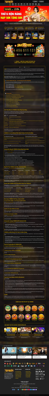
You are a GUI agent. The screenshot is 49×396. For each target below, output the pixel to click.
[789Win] (9, 1)
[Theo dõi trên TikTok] (15, 389)
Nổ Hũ (13, 5)
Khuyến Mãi (38, 5)
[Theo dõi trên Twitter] (18, 389)
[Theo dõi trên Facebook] (12, 389)
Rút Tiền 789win (28, 375)
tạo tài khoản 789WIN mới (10, 150)
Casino (19, 5)
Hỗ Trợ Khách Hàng (18, 371)
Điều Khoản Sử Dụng (18, 374)
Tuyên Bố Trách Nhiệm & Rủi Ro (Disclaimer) (12, 106)
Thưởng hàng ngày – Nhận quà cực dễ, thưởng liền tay (38, 335)
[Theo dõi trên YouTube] (28, 389)
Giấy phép (17, 378)
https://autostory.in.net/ (26, 385)
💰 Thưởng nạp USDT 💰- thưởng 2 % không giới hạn (23, 23)
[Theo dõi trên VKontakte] (32, 389)
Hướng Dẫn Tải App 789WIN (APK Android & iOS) (12, 102)
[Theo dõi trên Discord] (36, 389)
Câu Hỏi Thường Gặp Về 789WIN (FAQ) (11, 105)
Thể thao (24, 5)
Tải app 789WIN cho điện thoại (19, 87)
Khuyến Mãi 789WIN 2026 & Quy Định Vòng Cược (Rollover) (14, 100)
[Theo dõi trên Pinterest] (23, 389)
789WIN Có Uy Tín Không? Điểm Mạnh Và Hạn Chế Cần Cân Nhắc (15, 96)
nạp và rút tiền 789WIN (12, 168)
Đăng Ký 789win (28, 371)
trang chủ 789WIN (10, 152)
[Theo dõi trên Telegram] (33, 389)
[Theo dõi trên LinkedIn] (26, 389)
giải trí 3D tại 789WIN (10, 215)
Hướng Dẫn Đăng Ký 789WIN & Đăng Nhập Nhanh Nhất (13, 97)
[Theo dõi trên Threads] (19, 389)
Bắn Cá (16, 5)
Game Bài (21, 5)
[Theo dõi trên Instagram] (14, 389)
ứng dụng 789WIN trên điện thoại (10, 222)
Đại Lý (33, 5)
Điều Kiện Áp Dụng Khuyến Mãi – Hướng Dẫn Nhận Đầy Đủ (24, 335)
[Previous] (4, 333)
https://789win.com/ (17, 84)
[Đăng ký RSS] (25, 389)
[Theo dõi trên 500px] (30, 389)
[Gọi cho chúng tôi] (22, 389)
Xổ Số (30, 5)
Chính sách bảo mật (18, 375)
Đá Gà (27, 5)
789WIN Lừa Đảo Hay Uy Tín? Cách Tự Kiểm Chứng (13, 104)
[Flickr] (29, 389)
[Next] (44, 333)
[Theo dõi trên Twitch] (34, 389)
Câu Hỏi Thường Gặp (18, 372)
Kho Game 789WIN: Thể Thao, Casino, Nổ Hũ (12, 101)
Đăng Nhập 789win (28, 372)
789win (10, 5)
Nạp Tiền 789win (28, 374)
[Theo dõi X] (17, 389)
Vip (35, 5)
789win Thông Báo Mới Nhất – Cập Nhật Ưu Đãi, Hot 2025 (10, 335)
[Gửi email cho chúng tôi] (21, 389)
